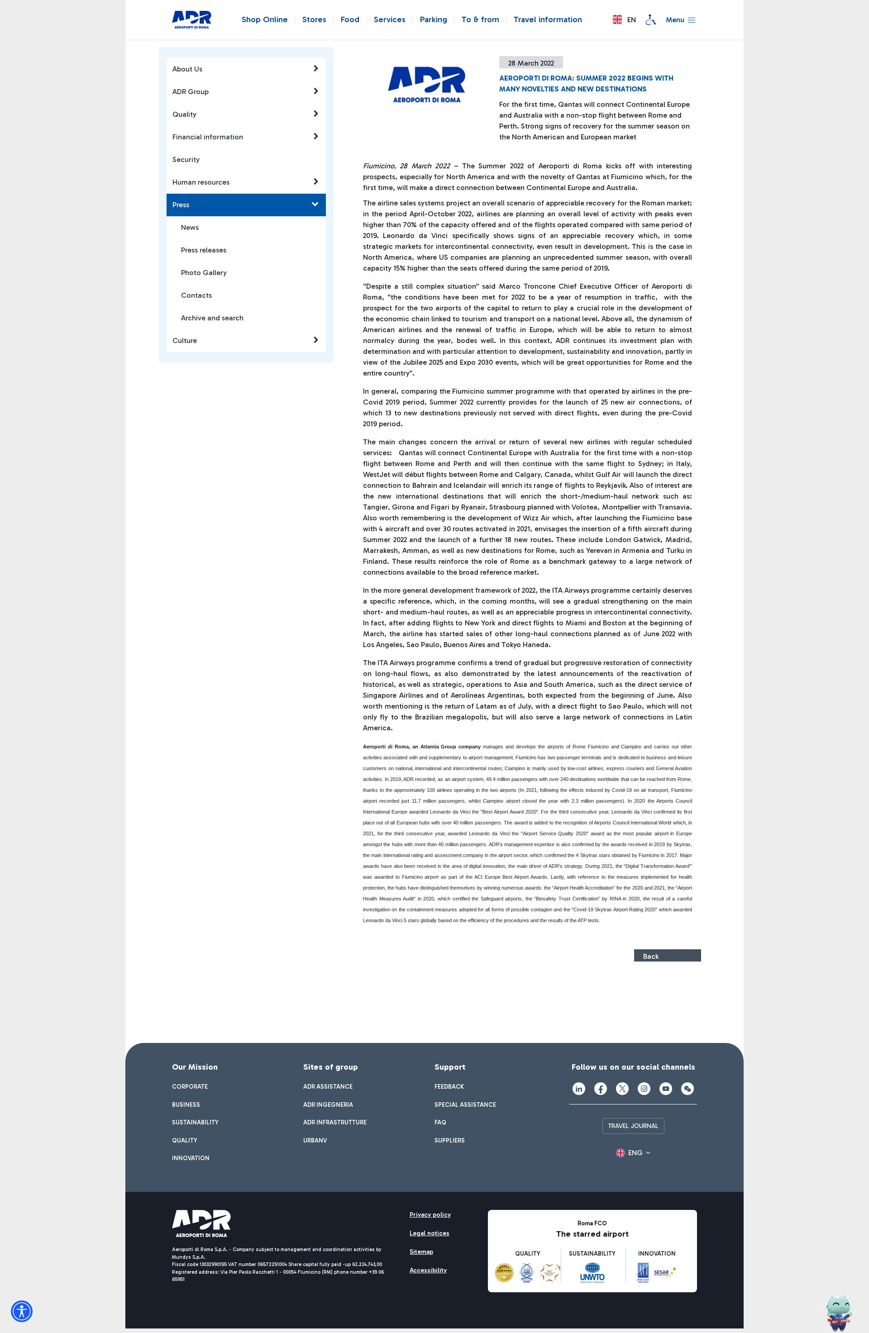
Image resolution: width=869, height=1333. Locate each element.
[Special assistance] (651, 20)
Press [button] (180, 204)
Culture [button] (184, 340)
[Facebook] (600, 1088)
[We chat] (687, 1088)
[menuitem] (190, 1086)
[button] (624, 19)
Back (651, 956)
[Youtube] (665, 1088)
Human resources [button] (200, 182)
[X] (622, 1088)
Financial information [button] (207, 137)
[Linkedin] (579, 1088)
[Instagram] (644, 1088)
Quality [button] (184, 114)
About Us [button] (187, 69)
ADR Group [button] (190, 91)
